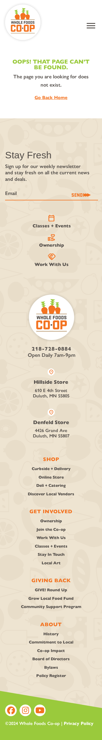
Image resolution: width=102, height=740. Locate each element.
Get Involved (51, 511)
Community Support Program (51, 606)
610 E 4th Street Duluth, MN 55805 (51, 383)
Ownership (51, 240)
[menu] (91, 26)
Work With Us (52, 260)
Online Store (51, 477)
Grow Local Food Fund (51, 598)
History (51, 634)
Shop (51, 459)
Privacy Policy (79, 723)
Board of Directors (51, 659)
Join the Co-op (51, 529)
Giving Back (51, 580)
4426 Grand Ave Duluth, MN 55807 (51, 424)
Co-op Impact (51, 650)
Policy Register (51, 675)
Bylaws (51, 667)
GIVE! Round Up (51, 590)
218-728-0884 (51, 349)
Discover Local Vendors (51, 494)
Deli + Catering (51, 485)
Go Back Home (51, 97)
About (51, 624)
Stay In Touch (51, 554)
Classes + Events (52, 221)
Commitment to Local (51, 642)
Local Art (51, 563)
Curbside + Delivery (51, 468)
